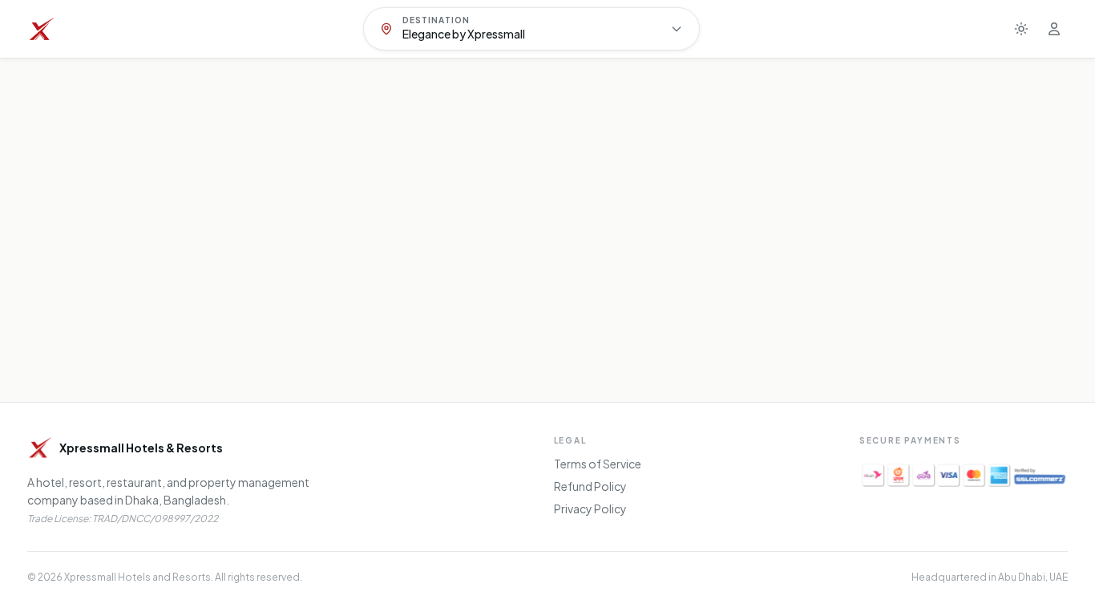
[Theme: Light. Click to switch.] (1021, 28)
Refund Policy (590, 486)
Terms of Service (597, 463)
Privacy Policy (590, 508)
